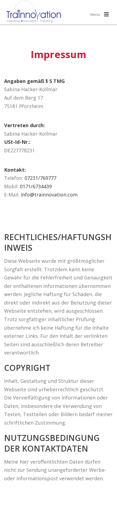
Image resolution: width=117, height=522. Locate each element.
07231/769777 (40, 178)
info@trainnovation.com (49, 194)
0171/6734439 (36, 186)
